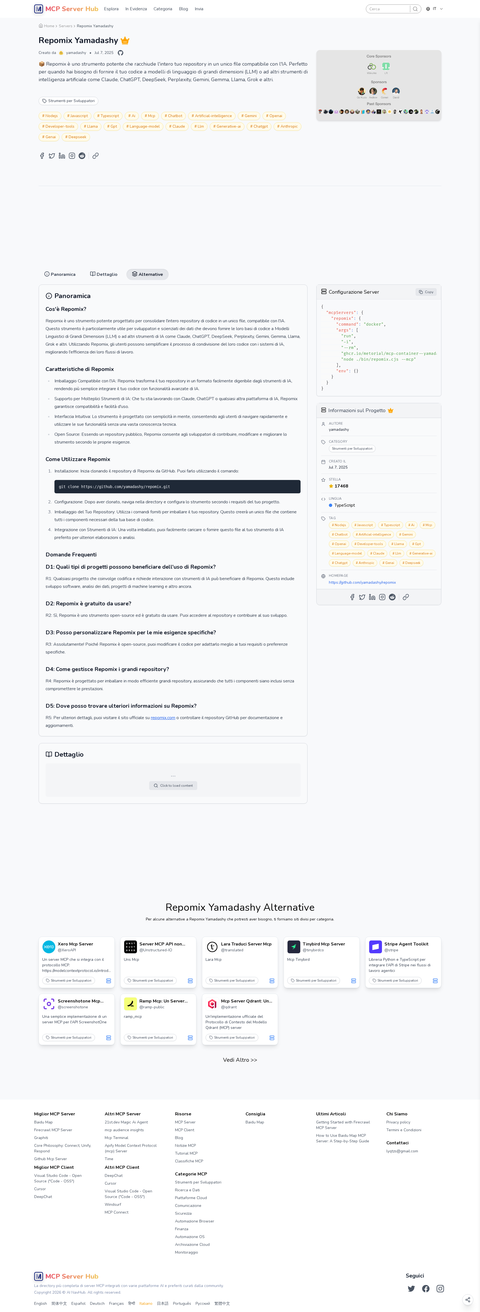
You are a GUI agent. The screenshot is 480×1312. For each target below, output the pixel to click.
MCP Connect (116, 1212)
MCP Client (184, 1130)
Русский (203, 1303)
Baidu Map (43, 1122)
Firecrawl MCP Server (53, 1130)
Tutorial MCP (186, 1153)
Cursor (40, 1189)
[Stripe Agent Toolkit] (375, 947)
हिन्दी (131, 1303)
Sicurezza (183, 1213)
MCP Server (185, 1122)
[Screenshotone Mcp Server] (49, 1004)
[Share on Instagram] (72, 155)
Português (182, 1303)
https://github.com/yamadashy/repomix (362, 582)
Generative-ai (229, 126)
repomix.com (163, 718)
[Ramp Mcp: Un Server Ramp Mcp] (130, 1004)
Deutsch (97, 1303)
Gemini (251, 115)
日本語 (163, 1303)
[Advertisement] (240, 225)
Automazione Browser (194, 1221)
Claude (178, 126)
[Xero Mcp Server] (49, 947)
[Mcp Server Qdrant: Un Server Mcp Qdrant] (212, 1004)
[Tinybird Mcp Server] (294, 947)
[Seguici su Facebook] (425, 1288)
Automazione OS (190, 1236)
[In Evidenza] (125, 40)
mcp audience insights (124, 1130)
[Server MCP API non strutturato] (130, 947)
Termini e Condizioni (403, 1130)
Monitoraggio (186, 1252)
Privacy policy (398, 1122)
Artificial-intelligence (213, 115)
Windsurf (113, 1204)
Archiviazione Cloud (192, 1244)
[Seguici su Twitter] (411, 1288)
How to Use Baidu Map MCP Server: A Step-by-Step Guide (342, 1138)
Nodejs (52, 115)
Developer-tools (60, 126)
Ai (133, 115)
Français (116, 1303)
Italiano (145, 1303)
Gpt (114, 126)
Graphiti (41, 1137)
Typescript (110, 115)
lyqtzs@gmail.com (402, 1151)
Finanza (181, 1229)
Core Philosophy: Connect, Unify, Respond (62, 1148)
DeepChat (43, 1196)
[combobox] (435, 8)
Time (109, 1159)
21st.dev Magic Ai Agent (126, 1122)
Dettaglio (240, 22)
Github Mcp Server (50, 1159)
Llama (92, 126)
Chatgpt (261, 126)
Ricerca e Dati (187, 1190)
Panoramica (214, 22)
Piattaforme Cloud (191, 1197)
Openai (275, 115)
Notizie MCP (185, 1145)
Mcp (151, 115)
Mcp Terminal (116, 1137)
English (40, 1303)
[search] (415, 9)
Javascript (79, 115)
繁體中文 (222, 1303)
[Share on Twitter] (52, 155)
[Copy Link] (95, 155)
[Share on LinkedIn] (62, 155)
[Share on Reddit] (82, 155)
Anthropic (289, 126)
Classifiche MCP (189, 1161)
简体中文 (59, 1303)
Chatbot (175, 115)
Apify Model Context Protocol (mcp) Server (131, 1148)
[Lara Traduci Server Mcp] (212, 947)
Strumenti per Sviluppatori (71, 980)
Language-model (145, 126)
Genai (51, 137)
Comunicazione (188, 1205)
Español (78, 1303)
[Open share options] (467, 1299)
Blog (179, 1137)
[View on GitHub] (120, 53)
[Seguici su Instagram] (440, 1288)
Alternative (266, 22)
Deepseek (77, 137)
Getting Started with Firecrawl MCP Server (343, 1125)
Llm (201, 126)
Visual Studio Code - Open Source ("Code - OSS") (58, 1178)
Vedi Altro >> (240, 1060)
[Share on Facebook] (42, 155)
